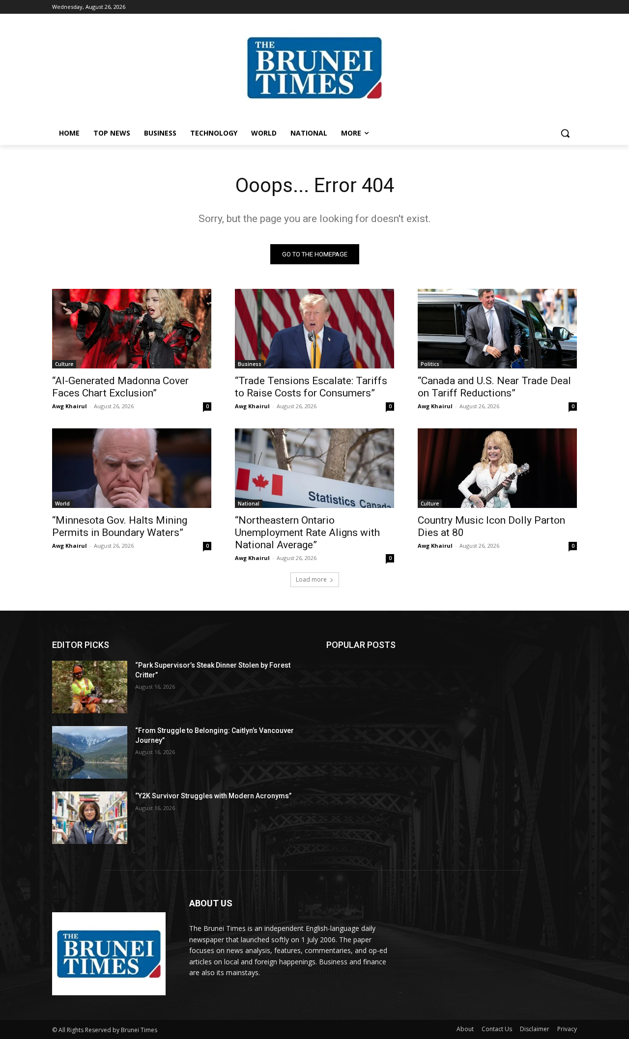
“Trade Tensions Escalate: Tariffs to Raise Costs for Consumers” (311, 387)
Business (249, 364)
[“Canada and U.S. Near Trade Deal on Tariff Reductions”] (497, 328)
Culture (64, 364)
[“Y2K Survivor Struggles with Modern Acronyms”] (89, 817)
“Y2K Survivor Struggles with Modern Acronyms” (213, 796)
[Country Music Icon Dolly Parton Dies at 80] (497, 468)
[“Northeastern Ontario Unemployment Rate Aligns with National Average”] (314, 468)
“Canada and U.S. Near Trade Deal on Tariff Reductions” (494, 387)
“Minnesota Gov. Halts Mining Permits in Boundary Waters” (119, 526)
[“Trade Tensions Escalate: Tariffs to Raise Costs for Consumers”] (314, 328)
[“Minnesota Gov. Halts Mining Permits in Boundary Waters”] (131, 468)
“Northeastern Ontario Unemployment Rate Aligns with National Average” (307, 532)
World (62, 503)
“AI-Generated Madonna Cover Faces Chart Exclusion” (120, 387)
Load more (311, 579)
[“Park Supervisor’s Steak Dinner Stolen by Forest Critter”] (89, 687)
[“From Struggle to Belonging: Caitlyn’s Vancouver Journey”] (89, 752)
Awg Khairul (69, 406)
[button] (565, 133)
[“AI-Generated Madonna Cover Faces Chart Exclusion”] (131, 328)
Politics (430, 364)
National (248, 503)
